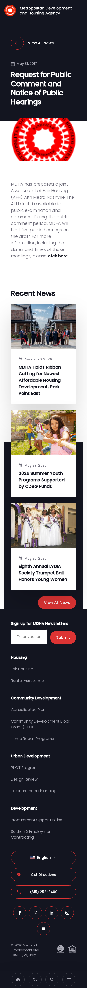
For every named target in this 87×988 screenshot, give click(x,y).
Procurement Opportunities (36, 820)
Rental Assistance (27, 680)
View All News (41, 43)
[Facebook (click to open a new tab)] (19, 912)
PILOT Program (24, 767)
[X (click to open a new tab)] (35, 912)
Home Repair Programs (32, 738)
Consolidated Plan (28, 709)
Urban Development (30, 756)
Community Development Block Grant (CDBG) (40, 724)
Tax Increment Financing (34, 791)
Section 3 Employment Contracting (32, 834)
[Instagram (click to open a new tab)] (67, 912)
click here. (58, 256)
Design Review (24, 779)
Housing (19, 657)
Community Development (36, 698)
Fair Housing (22, 669)
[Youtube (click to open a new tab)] (43, 928)
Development (24, 808)
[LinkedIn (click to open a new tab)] (51, 912)
